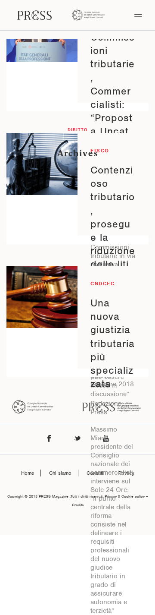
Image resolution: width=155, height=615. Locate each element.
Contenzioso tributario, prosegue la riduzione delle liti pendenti (112, 224)
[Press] (34, 15)
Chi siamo (60, 473)
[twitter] (77, 439)
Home (27, 473)
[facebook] (49, 439)
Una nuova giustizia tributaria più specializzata (112, 343)
